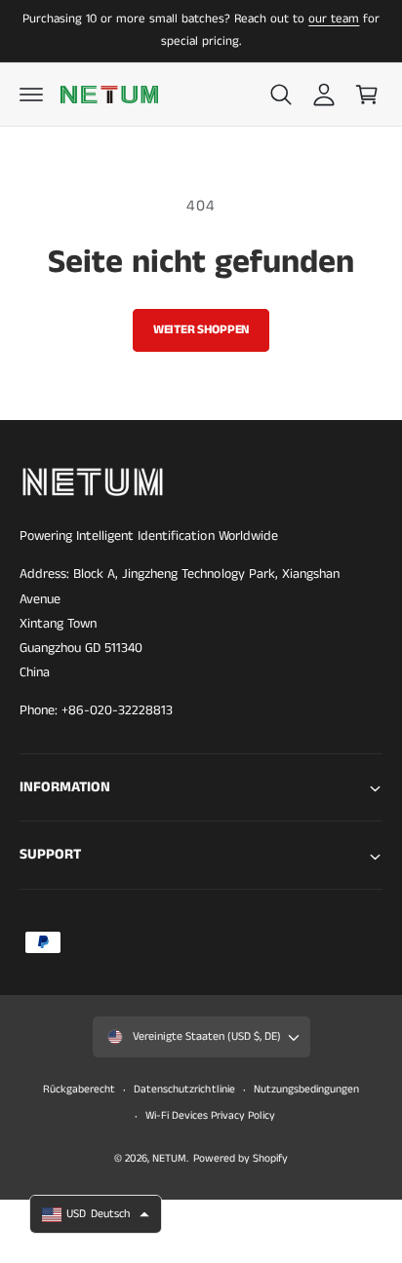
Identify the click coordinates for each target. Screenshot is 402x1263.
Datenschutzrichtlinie (184, 1089)
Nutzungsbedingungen (306, 1089)
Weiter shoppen (201, 330)
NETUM (169, 1159)
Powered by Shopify (240, 1159)
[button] (31, 94)
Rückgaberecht (79, 1089)
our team (333, 19)
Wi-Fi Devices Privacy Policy (210, 1116)
